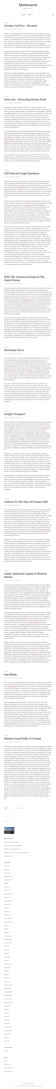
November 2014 (8, 964)
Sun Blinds (10, 674)
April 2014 (6, 978)
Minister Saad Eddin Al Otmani (22, 738)
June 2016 (6, 946)
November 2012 (8, 1030)
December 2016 (8, 936)
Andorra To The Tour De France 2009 (26, 502)
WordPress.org (8, 1071)
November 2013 (8, 995)
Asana (6, 368)
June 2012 (6, 1041)
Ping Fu (10, 137)
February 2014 (7, 985)
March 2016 (7, 957)
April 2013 (6, 1020)
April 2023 (6, 915)
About (30, 14)
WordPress (22, 1085)
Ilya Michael (24, 618)
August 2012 (7, 1034)
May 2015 (6, 960)
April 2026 (6, 869)
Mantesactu (28, 5)
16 (16, 808)
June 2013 (6, 1013)
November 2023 (8, 894)
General (6, 22)
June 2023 (6, 908)
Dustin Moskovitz (39, 51)
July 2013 (6, 1009)
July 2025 (6, 883)
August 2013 (7, 1006)
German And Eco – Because (20, 25)
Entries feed (7, 1064)
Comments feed (8, 1067)
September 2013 (8, 1002)
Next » (22, 808)
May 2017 (6, 929)
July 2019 (6, 925)
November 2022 (8, 918)
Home (24, 14)
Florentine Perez (14, 350)
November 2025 (8, 880)
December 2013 (8, 992)
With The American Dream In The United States (24, 278)
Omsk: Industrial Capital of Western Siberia (25, 575)
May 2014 (6, 974)
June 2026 (6, 866)
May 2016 (6, 950)
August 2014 (7, 967)
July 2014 (6, 971)
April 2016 (6, 953)
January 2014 (7, 988)
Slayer (18, 426)
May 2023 (6, 911)
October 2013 (7, 999)
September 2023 (8, 901)
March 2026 (7, 873)
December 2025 (8, 876)
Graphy (31, 1085)
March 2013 (7, 1023)
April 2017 (6, 932)
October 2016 (7, 943)
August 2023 (7, 904)
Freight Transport (14, 414)
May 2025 (6, 887)
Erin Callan (10, 370)
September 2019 (8, 922)
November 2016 (8, 939)
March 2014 (7, 981)
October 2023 (7, 897)
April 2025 (6, 890)
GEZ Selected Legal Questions (21, 173)
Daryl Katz (45, 294)
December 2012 (8, 1027)
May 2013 (6, 1016)
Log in (5, 1060)
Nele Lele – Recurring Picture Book (25, 99)
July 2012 (6, 1037)
